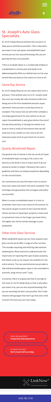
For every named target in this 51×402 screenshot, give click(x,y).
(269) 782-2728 (25, 398)
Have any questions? (22, 337)
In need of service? (22, 350)
